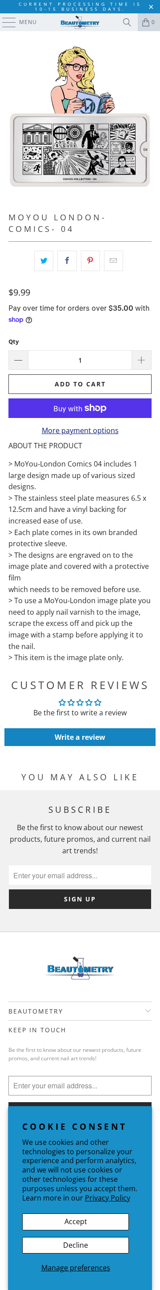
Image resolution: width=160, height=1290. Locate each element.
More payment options (80, 430)
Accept (75, 1221)
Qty (13, 341)
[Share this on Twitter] (43, 261)
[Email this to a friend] (113, 261)
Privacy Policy (107, 1198)
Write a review (80, 737)
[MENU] (4, 22)
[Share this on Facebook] (66, 261)
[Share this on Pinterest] (90, 261)
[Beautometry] (80, 22)
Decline (75, 1245)
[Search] (127, 22)
